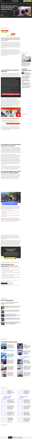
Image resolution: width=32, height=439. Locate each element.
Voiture (24, 3)
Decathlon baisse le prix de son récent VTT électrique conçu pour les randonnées (11, 407)
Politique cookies (10, 92)
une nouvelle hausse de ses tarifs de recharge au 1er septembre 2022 (10, 207)
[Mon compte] (24, 1)
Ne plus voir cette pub (4, 27)
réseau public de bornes (5, 177)
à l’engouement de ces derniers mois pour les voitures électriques (10, 245)
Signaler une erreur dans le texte (5, 281)
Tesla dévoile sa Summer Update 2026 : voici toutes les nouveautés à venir (26, 84)
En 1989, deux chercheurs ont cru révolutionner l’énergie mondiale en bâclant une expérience (10, 270)
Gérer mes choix (11, 95)
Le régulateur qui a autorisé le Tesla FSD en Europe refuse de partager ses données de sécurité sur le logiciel (27, 401)
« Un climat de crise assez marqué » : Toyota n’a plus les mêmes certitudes (26, 87)
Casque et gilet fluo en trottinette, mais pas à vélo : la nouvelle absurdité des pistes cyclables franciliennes (11, 413)
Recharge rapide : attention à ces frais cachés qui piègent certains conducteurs (12, 318)
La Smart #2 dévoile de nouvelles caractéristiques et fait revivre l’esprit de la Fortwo (11, 401)
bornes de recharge (4, 285)
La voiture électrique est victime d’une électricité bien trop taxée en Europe (12, 311)
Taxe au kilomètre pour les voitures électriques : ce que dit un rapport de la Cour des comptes (26, 77)
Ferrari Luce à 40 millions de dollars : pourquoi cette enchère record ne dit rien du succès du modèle (27, 374)
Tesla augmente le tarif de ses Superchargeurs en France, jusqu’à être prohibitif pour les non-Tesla (12, 315)
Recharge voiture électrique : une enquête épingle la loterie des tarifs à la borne (13, 307)
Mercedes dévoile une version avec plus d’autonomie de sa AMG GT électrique (27, 420)
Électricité (9, 285)
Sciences (14, 285)
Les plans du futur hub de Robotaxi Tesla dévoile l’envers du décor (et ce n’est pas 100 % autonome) (10, 374)
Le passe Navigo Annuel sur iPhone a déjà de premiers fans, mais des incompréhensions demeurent (11, 355)
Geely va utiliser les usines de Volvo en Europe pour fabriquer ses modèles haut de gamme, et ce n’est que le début (27, 352)
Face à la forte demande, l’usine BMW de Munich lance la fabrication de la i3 (27, 413)
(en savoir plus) (18, 87)
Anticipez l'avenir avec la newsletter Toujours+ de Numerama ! (11, 303)
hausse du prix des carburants (8, 42)
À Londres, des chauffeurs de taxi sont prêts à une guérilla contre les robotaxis (10, 346)
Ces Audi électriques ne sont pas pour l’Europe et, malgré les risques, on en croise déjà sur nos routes (27, 346)
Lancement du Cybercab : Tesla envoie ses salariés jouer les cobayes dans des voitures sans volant (27, 361)
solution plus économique (6, 44)
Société (18, 285)
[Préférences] (25, 1)
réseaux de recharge (6, 235)
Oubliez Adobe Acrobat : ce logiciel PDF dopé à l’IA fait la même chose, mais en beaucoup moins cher (26, 64)
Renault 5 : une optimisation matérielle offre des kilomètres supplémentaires (11, 392)
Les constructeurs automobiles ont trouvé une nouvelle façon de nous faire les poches (28, 73)
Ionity (16, 220)
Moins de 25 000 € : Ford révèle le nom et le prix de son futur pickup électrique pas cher (27, 407)
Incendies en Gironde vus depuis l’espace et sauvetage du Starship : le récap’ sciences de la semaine (10, 277)
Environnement (13, 266)
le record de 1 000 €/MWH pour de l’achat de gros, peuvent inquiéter (10, 159)
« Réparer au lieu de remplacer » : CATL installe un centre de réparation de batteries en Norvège (27, 368)
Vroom (21, 3)
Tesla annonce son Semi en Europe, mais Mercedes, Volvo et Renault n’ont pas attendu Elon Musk (10, 368)
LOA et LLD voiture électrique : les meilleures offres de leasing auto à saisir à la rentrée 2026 (11, 361)
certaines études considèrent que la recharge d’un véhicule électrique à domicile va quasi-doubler (10, 149)
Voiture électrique (28, 3)
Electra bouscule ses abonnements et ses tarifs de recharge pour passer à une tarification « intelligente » (13, 323)
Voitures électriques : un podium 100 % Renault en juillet (26, 80)
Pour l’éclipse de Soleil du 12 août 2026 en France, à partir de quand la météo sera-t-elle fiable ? (11, 275)
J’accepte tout (11, 94)
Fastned (19, 220)
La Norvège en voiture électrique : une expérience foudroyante (27, 392)
